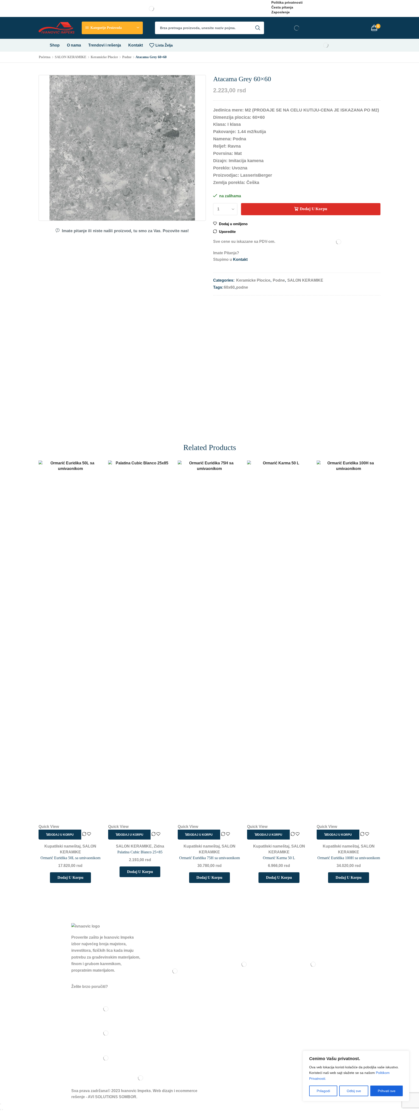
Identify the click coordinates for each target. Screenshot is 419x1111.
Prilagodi (323, 1091)
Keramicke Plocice (104, 57)
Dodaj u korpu (313, 208)
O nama (74, 45)
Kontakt (135, 45)
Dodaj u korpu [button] (61, 834)
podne (242, 287)
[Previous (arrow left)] (0, 1109)
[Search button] (258, 28)
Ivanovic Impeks (136, 1091)
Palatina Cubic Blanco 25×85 (139, 852)
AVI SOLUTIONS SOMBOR (112, 1097)
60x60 (229, 287)
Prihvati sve (386, 1091)
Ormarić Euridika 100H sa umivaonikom (348, 858)
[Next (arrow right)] (2, 1109)
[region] (356, 1076)
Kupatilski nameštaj (62, 846)
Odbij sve (354, 1091)
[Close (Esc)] (0, 1103)
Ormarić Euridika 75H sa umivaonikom (209, 858)
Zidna (159, 846)
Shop (55, 45)
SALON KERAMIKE (70, 57)
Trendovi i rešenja (104, 45)
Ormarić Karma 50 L (279, 858)
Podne (126, 57)
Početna (44, 57)
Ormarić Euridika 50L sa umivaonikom (70, 858)
